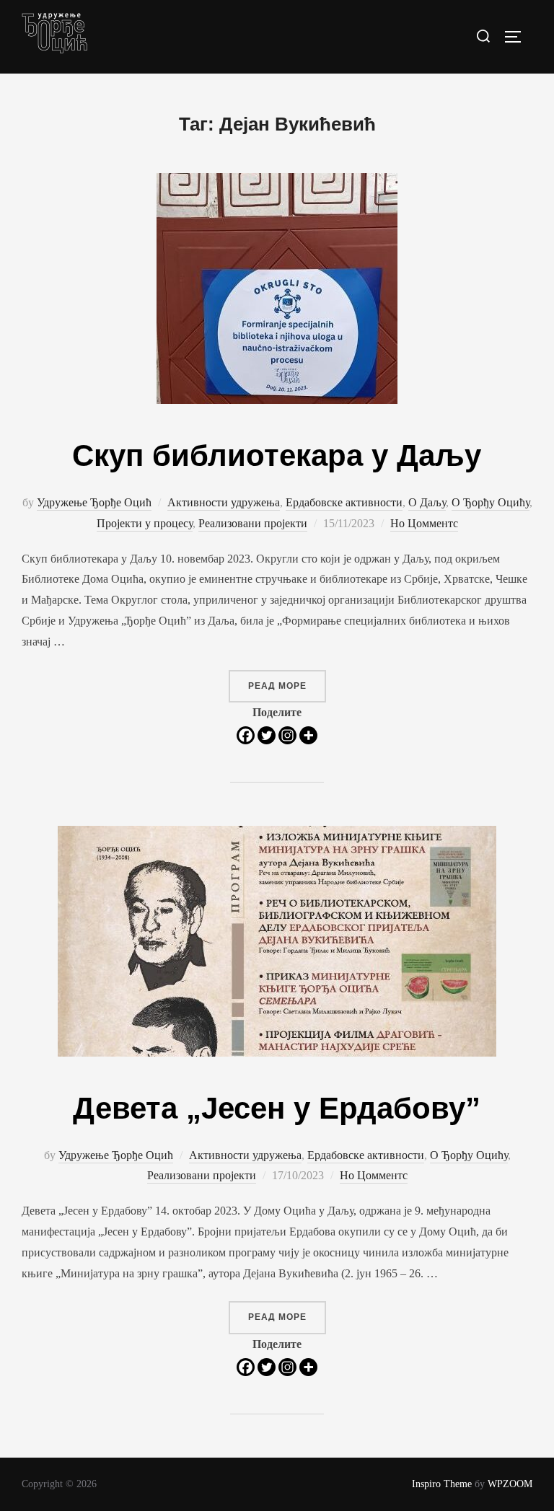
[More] (308, 735)
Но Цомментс (424, 523)
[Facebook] (246, 735)
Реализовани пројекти (252, 523)
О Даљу (427, 502)
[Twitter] (267, 735)
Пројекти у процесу (145, 523)
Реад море (287, 685)
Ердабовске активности (344, 502)
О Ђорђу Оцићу (490, 502)
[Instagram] (287, 735)
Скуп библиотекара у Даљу (276, 455)
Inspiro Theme (442, 1484)
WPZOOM (510, 1484)
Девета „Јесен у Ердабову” (276, 1108)
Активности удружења (223, 502)
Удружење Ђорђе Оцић (94, 502)
